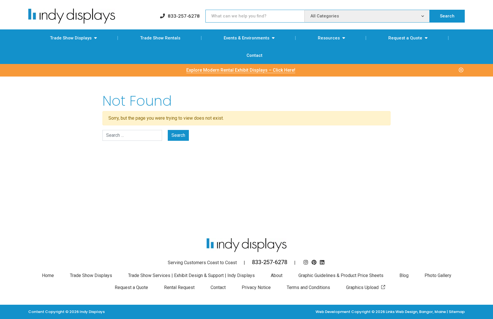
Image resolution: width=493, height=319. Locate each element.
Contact (254, 55)
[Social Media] (306, 262)
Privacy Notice (256, 287)
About (276, 275)
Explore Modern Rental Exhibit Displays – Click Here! (240, 70)
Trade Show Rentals (160, 38)
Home (48, 275)
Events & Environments (246, 38)
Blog (404, 275)
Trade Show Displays (71, 38)
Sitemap (457, 311)
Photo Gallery (438, 275)
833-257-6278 (184, 16)
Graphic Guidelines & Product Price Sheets (340, 275)
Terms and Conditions (308, 287)
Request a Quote (405, 38)
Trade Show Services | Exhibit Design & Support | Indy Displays (191, 275)
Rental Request (179, 287)
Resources (329, 38)
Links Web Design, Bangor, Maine (416, 311)
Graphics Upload (362, 287)
